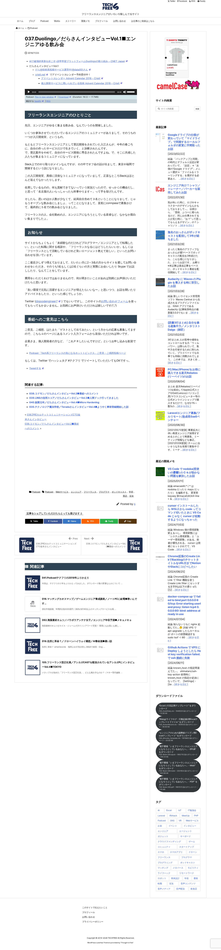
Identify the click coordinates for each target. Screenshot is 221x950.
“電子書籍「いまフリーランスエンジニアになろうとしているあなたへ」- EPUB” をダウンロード (178, 751)
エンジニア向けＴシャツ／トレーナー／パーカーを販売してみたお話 (184, 189)
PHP (196, 815)
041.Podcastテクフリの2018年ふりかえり (65, 577)
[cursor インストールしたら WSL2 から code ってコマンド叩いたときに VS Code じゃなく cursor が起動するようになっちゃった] (160, 508)
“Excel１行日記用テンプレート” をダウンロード (177, 709)
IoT (179, 810)
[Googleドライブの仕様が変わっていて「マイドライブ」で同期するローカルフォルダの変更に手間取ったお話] (160, 137)
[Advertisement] (81, 461)
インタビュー (190, 825)
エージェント (185, 831)
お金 (160, 825)
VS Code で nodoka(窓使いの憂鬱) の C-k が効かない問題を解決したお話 (184, 472)
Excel (169, 810)
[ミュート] (124, 91)
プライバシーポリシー (92, 921)
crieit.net (40, 74)
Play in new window (44, 97)
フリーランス (90, 492)
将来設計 (175, 878)
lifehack (173, 815)
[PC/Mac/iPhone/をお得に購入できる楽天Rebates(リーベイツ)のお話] (160, 372)
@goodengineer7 (47, 301)
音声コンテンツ (188, 883)
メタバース (178, 867)
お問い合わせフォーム (114, 301)
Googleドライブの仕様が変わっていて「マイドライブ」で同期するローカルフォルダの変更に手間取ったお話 (184, 141)
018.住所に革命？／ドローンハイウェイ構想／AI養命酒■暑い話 (77, 641)
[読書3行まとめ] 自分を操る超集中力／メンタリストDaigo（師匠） (184, 326)
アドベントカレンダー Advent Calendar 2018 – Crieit (70, 78)
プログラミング (165, 862)
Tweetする (35, 368)
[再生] (28, 91)
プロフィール (88, 912)
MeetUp (186, 815)
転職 (160, 883)
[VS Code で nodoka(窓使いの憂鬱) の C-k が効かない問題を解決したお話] (160, 471)
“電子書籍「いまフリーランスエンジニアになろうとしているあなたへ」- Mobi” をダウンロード (178, 767)
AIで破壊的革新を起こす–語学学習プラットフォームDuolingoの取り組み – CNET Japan (77, 61)
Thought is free (127, 943)
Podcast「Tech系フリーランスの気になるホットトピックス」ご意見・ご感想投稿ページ (77, 352)
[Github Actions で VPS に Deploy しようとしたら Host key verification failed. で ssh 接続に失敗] (160, 650)
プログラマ (104, 492)
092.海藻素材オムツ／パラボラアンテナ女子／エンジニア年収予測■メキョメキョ (87, 619)
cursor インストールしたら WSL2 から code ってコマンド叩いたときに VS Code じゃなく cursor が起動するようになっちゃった (184, 512)
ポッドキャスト (119, 492)
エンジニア (76, 492)
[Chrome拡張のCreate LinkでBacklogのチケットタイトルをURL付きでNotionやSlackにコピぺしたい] (160, 558)
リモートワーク (186, 873)
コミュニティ (164, 846)
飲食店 (194, 888)
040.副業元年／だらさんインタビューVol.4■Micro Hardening (64, 402)
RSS (48, 101)
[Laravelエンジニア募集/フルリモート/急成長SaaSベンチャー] (160, 415)
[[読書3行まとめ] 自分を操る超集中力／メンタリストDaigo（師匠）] (160, 325)
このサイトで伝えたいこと (94, 907)
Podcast (34, 28)
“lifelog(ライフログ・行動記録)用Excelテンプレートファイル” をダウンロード (178, 723)
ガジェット (163, 836)
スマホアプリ (176, 852)
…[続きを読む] (187, 178)
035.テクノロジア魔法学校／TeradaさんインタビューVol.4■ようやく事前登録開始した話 (79, 406)
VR (180, 820)
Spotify (37, 101)
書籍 (196, 878)
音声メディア (164, 888)
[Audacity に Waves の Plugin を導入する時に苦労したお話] (160, 281)
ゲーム (192, 841)
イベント (173, 825)
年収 (186, 878)
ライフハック (164, 873)
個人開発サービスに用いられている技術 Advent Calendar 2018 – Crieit (80, 83)
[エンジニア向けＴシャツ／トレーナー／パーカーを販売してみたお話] (160, 188)
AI (159, 810)
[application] (81, 92)
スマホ (161, 852)
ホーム (21, 28)
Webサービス (62, 492)
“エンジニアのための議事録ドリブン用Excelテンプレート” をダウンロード (178, 736)
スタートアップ (186, 846)
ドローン (193, 852)
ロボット (162, 878)
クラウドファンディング (169, 841)
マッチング (163, 867)
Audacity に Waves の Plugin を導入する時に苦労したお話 (184, 282)
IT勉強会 (192, 810)
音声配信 (180, 888)
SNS (172, 820)
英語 (125, 496)
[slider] (131, 91)
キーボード (185, 836)
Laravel (161, 815)
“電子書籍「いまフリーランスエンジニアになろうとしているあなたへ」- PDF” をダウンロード (178, 783)
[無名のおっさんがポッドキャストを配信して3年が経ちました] (160, 234)
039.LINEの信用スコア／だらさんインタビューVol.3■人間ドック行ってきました (73, 397)
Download (64, 97)
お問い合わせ (88, 917)
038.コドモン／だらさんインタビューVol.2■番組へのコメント (64, 393)
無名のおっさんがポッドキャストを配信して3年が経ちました (184, 236)
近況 (131, 496)
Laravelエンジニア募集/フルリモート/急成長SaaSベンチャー (184, 416)
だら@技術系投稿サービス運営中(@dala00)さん (61, 69)
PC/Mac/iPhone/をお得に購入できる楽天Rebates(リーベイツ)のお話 (184, 373)
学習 (131, 492)
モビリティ (193, 867)
